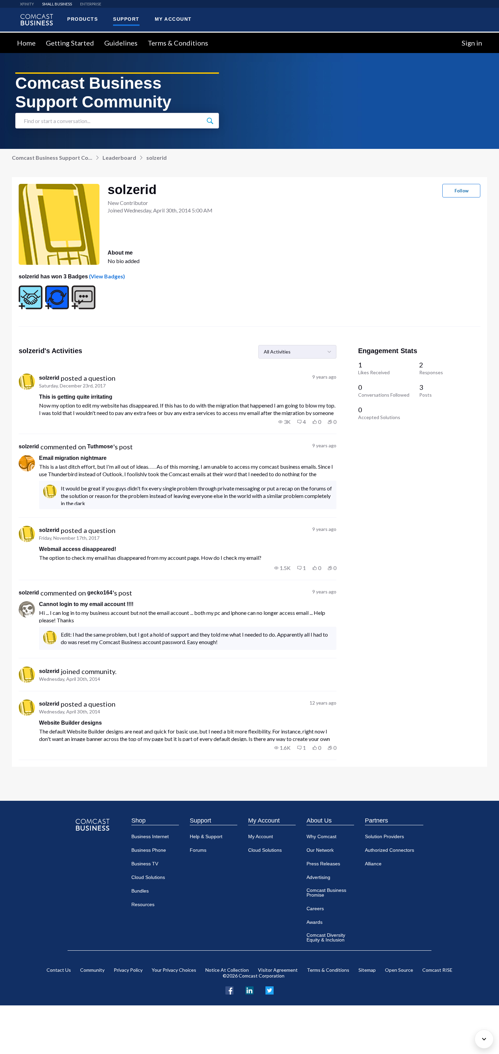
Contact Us (59, 970)
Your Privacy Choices (174, 970)
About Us (319, 820)
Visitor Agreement (278, 970)
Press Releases (323, 863)
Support (200, 820)
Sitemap (367, 970)
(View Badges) (106, 276)
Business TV (144, 863)
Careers (315, 908)
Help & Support (206, 836)
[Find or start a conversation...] (210, 120)
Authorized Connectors (389, 850)
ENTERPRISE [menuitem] (90, 4)
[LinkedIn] (249, 989)
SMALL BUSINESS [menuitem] (57, 4)
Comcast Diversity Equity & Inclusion (326, 937)
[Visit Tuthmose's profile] (27, 463)
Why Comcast (321, 836)
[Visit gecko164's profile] (27, 609)
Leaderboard (119, 157)
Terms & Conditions (178, 43)
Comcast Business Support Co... (52, 157)
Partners (376, 820)
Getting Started (70, 43)
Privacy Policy (128, 970)
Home (26, 43)
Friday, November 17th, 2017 (69, 538)
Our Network (320, 850)
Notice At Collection (227, 970)
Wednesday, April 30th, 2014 (69, 679)
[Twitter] (269, 989)
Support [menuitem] (126, 19)
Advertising (318, 877)
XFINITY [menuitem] (27, 4)
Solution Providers (384, 836)
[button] (284, 422)
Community (92, 970)
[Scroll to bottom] (484, 1039)
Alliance (373, 863)
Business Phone (148, 850)
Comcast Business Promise (326, 892)
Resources (142, 904)
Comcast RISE (437, 970)
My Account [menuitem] (173, 19)
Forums (198, 850)
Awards (314, 922)
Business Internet (150, 836)
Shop (138, 820)
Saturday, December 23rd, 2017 (72, 385)
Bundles (140, 890)
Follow (461, 190)
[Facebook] (229, 989)
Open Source (399, 970)
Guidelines (120, 43)
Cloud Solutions (148, 877)
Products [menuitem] (82, 19)
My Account (264, 820)
